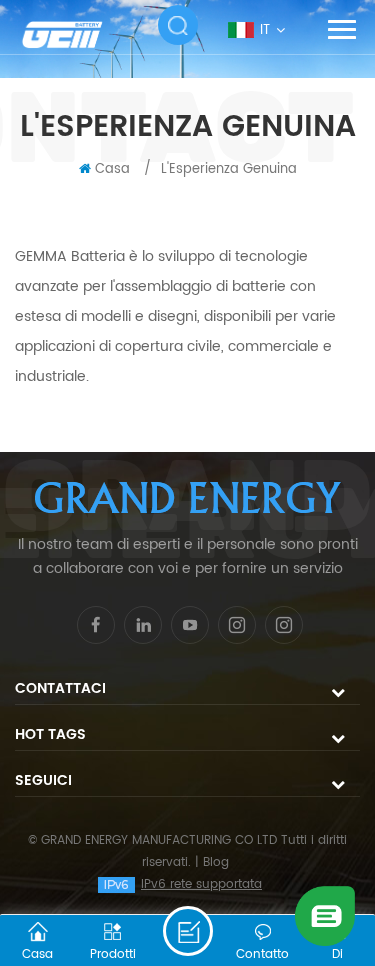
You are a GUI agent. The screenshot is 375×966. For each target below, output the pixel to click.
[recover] (325, 915)
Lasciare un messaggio (188, 931)
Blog (216, 862)
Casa (112, 169)
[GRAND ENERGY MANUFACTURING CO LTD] (75, 34)
